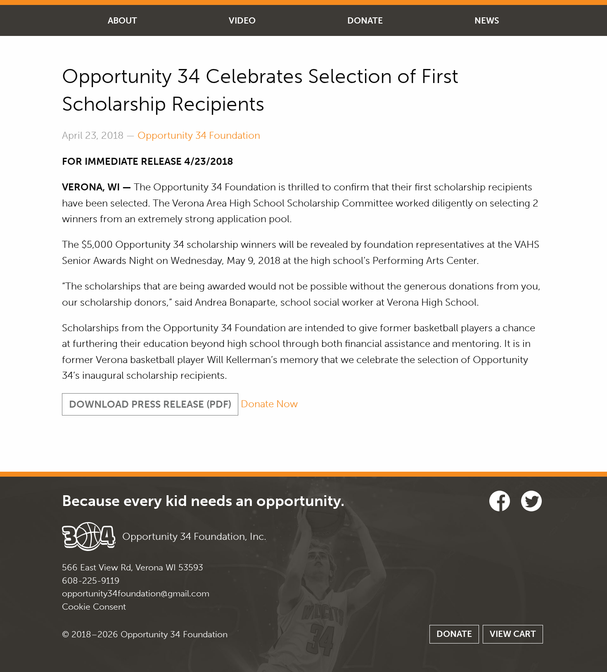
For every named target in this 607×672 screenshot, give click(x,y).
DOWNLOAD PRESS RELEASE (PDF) (150, 404)
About (122, 20)
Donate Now (269, 404)
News (486, 20)
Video (242, 20)
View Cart (513, 634)
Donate (365, 20)
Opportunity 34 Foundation (199, 135)
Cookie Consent (94, 606)
